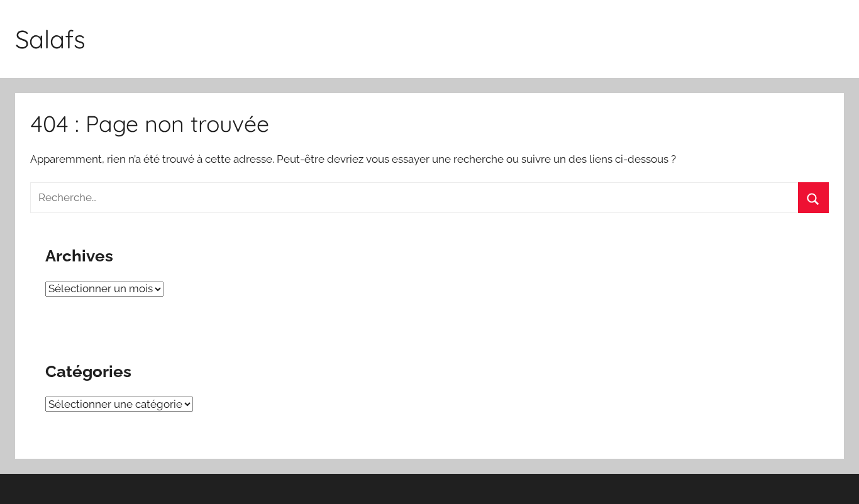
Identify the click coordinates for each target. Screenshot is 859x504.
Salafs (50, 39)
